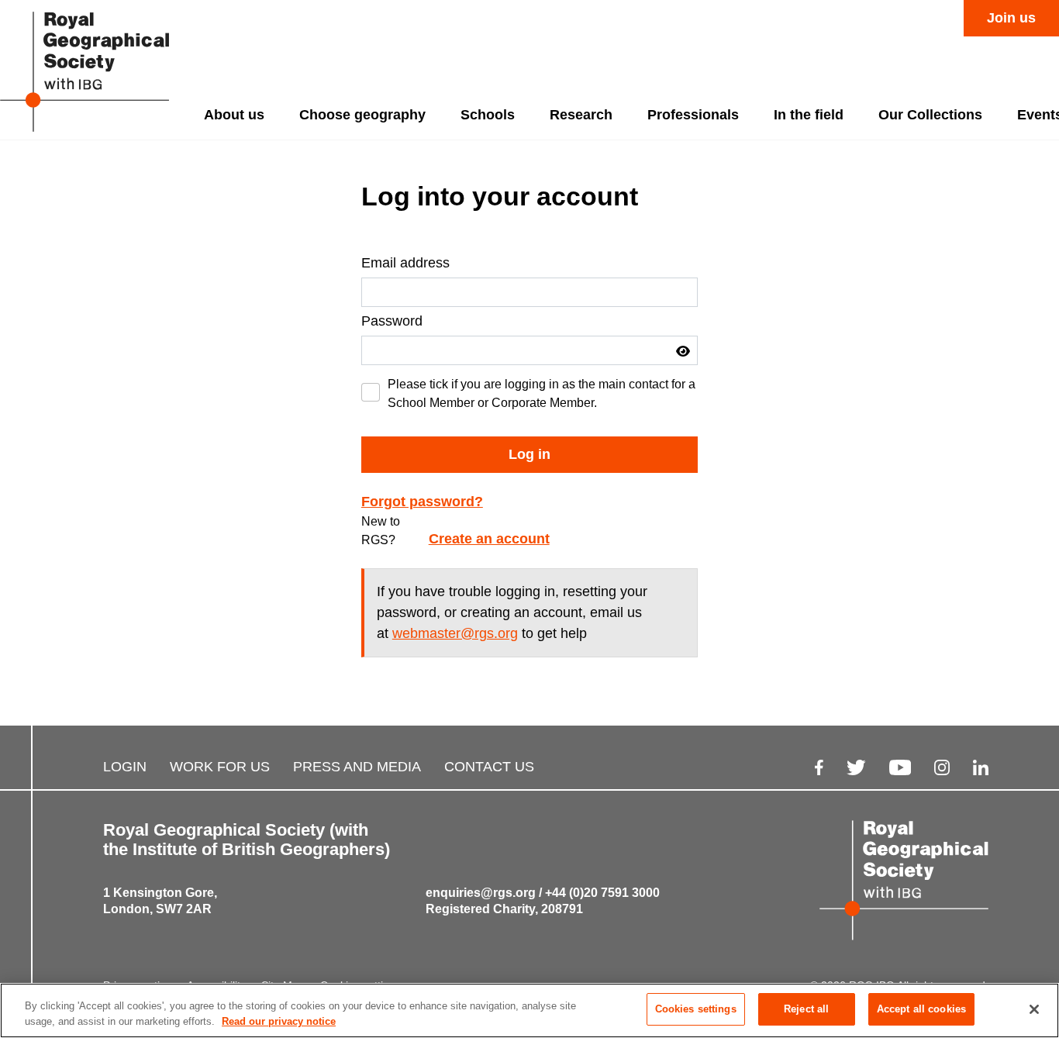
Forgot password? (422, 501)
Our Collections (930, 114)
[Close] (1034, 1009)
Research (581, 114)
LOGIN (125, 766)
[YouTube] (900, 767)
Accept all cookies (921, 1009)
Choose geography (362, 114)
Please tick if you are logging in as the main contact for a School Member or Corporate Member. (541, 393)
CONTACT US (489, 766)
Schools (488, 114)
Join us (1011, 18)
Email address (405, 263)
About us (234, 114)
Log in (529, 454)
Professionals (693, 114)
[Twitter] (856, 767)
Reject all (806, 1009)
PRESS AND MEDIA (357, 766)
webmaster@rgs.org (455, 633)
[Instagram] (942, 767)
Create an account (489, 539)
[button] (683, 351)
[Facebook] (819, 767)
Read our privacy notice (279, 1021)
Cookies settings (695, 1009)
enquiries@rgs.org (481, 892)
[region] (529, 1010)
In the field (808, 114)
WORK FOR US (220, 766)
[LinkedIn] (980, 767)
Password (392, 321)
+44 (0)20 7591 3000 (602, 892)
